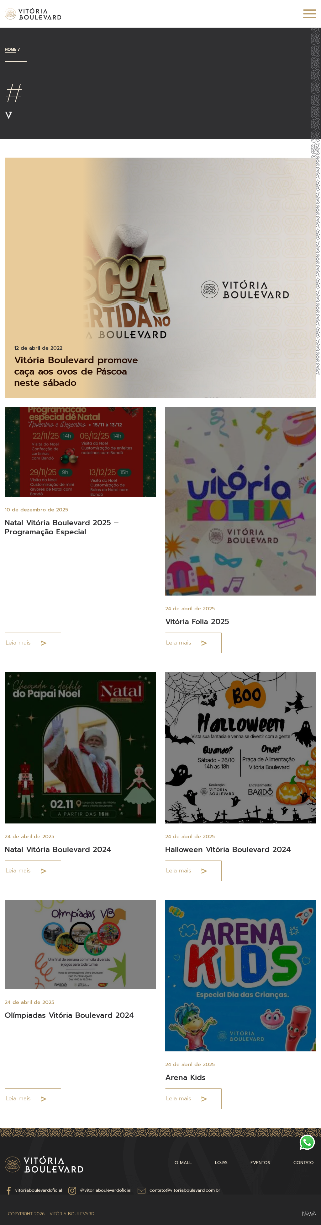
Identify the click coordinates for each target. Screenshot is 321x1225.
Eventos (260, 1162)
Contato (303, 1162)
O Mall (183, 1162)
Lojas (221, 1162)
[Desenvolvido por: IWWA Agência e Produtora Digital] (309, 1213)
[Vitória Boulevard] (33, 13)
